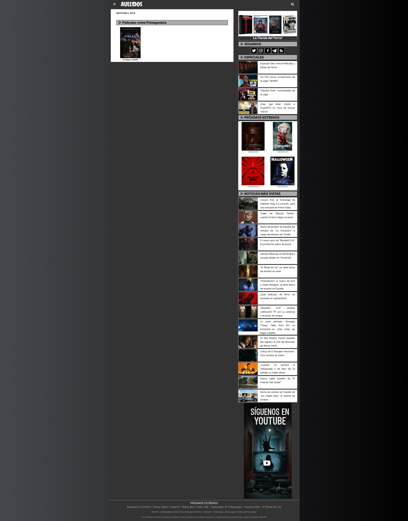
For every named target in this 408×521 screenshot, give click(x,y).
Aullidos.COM (172, 512)
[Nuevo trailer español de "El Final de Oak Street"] (248, 382)
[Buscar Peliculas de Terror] (292, 4)
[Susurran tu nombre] (253, 136)
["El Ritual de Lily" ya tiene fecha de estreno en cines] (248, 271)
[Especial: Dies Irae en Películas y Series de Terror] (248, 67)
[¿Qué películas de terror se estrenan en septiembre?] (248, 298)
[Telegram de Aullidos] (275, 50)
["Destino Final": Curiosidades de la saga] (248, 94)
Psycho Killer (252, 506)
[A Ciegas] (130, 42)
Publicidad (218, 512)
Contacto (207, 512)
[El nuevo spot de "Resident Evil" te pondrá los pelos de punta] (248, 244)
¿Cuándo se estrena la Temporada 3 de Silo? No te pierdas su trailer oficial (277, 369)
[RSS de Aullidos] (281, 50)
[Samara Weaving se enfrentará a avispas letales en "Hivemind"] (248, 257)
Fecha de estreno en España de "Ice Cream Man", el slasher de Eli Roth (277, 396)
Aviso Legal (230, 512)
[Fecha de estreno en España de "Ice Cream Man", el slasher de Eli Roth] (248, 395)
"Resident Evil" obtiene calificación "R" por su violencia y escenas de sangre (277, 312)
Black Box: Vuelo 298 (195, 506)
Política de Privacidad (246, 512)
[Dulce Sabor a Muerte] (282, 136)
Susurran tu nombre (139, 506)
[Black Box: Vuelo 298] (253, 170)
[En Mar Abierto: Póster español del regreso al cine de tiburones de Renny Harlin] (248, 341)
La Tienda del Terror (267, 38)
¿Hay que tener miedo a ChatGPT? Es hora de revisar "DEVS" (277, 108)
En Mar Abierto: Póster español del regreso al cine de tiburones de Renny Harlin (277, 342)
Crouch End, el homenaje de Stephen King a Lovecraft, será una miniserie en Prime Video (277, 203)
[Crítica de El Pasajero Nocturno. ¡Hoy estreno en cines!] (248, 355)
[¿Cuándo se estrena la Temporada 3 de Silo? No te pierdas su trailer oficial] (248, 368)
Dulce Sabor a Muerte (166, 506)
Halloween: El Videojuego (226, 506)
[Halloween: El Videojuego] (282, 170)
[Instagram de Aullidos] (261, 50)
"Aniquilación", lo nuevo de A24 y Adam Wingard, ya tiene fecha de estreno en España (277, 285)
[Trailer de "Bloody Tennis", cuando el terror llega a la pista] (248, 217)
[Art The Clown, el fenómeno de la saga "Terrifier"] (248, 80)
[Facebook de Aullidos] (268, 50)
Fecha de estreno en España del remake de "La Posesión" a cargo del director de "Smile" (277, 230)
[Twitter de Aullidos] (254, 50)
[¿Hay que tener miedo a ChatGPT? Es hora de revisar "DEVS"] (248, 107)
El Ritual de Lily (272, 506)
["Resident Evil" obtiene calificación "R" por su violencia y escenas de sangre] (248, 311)
